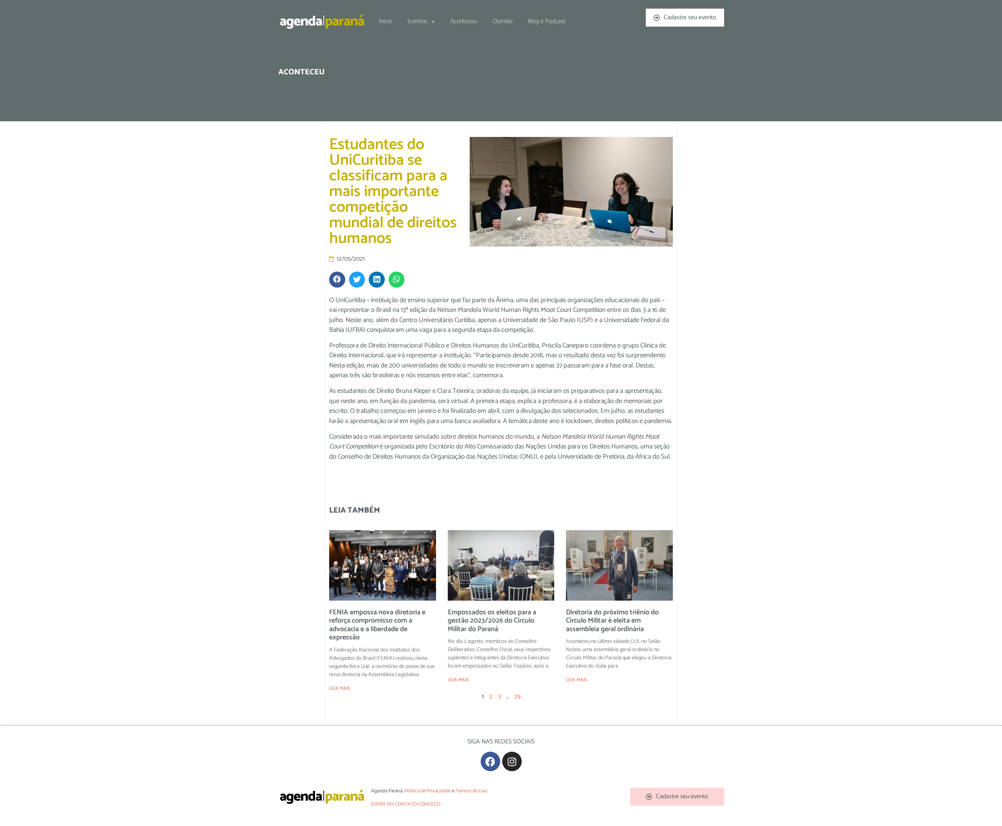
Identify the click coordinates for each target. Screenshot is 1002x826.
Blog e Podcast (547, 21)
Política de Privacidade (427, 791)
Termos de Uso (471, 791)
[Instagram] (512, 761)
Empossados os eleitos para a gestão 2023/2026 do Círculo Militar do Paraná (492, 620)
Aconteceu (464, 21)
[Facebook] (490, 761)
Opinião (502, 21)
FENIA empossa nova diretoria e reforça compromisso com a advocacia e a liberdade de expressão (377, 625)
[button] (337, 280)
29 (517, 696)
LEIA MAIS (339, 688)
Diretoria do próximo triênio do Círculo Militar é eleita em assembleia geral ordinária (612, 620)
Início (385, 21)
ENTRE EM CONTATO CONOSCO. (406, 804)
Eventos (417, 21)
